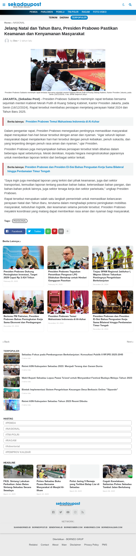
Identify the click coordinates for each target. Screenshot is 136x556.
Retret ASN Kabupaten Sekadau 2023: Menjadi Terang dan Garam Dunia (62, 366)
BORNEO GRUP (74, 539)
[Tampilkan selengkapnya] (67, 231)
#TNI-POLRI (12, 434)
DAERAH (64, 17)
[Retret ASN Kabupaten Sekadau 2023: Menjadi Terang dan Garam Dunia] (11, 370)
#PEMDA (10, 423)
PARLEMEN (47, 12)
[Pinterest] (54, 231)
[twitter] (61, 512)
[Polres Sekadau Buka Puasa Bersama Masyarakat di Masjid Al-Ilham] (52, 471)
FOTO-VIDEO (99, 12)
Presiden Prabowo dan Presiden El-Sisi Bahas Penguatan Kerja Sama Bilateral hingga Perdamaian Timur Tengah (112, 321)
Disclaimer (75, 544)
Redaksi (33, 544)
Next (129, 341)
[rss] (82, 512)
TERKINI (53, 17)
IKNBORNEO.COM (92, 527)
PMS (104, 544)
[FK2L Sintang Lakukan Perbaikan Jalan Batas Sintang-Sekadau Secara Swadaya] (18, 471)
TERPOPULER (79, 17)
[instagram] (75, 512)
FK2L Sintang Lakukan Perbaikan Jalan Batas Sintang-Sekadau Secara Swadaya (17, 486)
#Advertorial (12, 446)
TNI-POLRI (73, 12)
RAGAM (86, 12)
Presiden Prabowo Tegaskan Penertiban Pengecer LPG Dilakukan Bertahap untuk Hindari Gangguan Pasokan (67, 276)
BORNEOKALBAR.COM (112, 527)
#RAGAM (10, 440)
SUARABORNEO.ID (22, 527)
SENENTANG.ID (56, 527)
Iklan (64, 544)
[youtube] (68, 512)
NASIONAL (19, 23)
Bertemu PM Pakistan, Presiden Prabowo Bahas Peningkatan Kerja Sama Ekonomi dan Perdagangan (23, 319)
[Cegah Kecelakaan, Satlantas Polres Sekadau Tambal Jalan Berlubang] (118, 471)
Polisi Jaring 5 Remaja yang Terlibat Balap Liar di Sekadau (84, 484)
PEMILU (60, 12)
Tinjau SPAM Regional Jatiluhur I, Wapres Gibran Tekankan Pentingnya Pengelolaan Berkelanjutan (112, 276)
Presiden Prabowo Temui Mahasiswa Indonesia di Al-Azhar (62, 121)
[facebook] (53, 512)
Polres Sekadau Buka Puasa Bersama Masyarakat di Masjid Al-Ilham (50, 486)
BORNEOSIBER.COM (73, 527)
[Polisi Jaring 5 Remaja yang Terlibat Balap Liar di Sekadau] (85, 471)
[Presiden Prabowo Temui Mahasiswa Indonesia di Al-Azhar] (67, 302)
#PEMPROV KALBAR (18, 452)
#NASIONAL (19, 221)
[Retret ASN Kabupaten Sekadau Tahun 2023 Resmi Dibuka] (11, 405)
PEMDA (33, 12)
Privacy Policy (91, 544)
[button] (4, 5)
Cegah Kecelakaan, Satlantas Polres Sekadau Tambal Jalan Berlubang (117, 484)
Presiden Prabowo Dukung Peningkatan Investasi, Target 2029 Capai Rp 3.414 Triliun (20, 274)
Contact (45, 544)
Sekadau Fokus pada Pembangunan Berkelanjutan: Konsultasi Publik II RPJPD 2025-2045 (72, 354)
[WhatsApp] (48, 231)
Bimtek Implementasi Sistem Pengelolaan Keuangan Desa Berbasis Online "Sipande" (70, 389)
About (55, 544)
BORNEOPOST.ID (39, 527)
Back (6, 341)
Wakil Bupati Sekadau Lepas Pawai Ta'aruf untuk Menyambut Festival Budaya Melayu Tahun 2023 (77, 377)
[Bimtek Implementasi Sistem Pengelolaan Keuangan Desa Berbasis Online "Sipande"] (11, 393)
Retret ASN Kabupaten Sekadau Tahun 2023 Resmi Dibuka (54, 401)
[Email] (61, 231)
